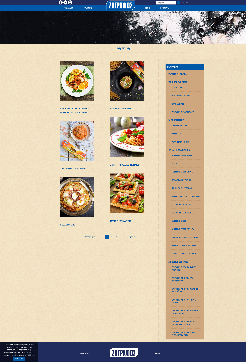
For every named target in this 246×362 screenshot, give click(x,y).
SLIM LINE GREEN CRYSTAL (183, 229)
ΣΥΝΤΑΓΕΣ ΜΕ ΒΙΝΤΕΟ (177, 74)
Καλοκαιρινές (178, 104)
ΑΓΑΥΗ (174, 163)
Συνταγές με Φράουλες (183, 112)
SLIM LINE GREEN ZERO (182, 155)
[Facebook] (61, 2)
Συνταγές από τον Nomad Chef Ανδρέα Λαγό (184, 334)
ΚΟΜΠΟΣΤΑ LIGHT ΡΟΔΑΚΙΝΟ (184, 253)
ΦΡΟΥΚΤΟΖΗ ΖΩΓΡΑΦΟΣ (183, 188)
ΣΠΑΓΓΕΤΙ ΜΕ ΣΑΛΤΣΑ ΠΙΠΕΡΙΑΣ (74, 168)
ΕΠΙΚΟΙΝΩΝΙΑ (85, 353)
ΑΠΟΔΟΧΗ (19, 359)
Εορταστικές (177, 87)
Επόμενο (131, 237)
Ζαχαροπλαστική (180, 125)
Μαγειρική (176, 133)
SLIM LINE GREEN (179, 221)
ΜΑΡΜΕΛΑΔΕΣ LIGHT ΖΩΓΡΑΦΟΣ (186, 196)
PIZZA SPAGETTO (67, 224)
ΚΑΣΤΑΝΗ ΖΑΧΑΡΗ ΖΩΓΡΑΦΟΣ (185, 237)
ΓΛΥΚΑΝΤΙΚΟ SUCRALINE (182, 212)
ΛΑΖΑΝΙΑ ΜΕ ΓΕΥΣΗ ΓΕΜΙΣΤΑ (122, 108)
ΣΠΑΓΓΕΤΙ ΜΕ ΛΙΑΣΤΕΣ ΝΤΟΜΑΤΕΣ (124, 165)
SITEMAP (156, 353)
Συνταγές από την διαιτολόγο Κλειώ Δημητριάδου (186, 323)
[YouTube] (65, 2)
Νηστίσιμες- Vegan (181, 95)
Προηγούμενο (91, 237)
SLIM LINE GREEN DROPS (182, 171)
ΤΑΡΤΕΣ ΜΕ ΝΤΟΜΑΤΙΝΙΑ (120, 221)
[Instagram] (70, 2)
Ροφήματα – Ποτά (180, 142)
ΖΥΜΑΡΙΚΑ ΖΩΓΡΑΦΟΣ (181, 180)
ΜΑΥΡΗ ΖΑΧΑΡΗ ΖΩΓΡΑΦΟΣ (184, 245)
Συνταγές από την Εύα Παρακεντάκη (182, 279)
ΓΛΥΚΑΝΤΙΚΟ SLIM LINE (181, 204)
